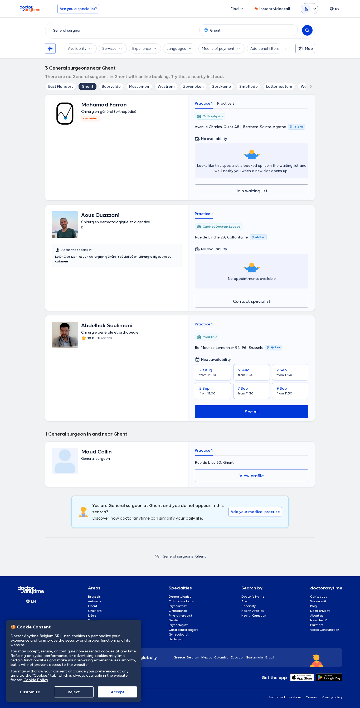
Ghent (87, 86)
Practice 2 (226, 103)
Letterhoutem (279, 86)
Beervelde (111, 86)
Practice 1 (204, 103)
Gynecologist (178, 634)
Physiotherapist (180, 615)
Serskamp (221, 86)
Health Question (253, 615)
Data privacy (320, 611)
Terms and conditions (285, 697)
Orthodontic (178, 611)
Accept (117, 692)
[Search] (307, 30)
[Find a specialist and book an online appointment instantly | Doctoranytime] (157, 556)
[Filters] (50, 48)
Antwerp (94, 601)
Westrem (166, 86)
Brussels (94, 596)
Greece (179, 657)
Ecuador (237, 657)
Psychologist (178, 625)
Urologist (176, 639)
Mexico (206, 657)
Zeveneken (193, 86)
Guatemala (254, 657)
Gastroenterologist (183, 630)
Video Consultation (324, 630)
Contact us (318, 596)
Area (245, 601)
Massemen (139, 86)
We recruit (318, 601)
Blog (313, 606)
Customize (30, 692)
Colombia (221, 657)
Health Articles (252, 611)
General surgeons (178, 556)
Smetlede (248, 86)
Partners (316, 625)
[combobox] (121, 30)
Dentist (174, 620)
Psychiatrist (178, 606)
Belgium (193, 657)
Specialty (248, 606)
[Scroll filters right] (282, 48)
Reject (74, 692)
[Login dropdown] (309, 8)
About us (316, 615)
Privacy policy (332, 697)
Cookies (312, 697)
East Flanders (60, 86)
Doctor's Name (252, 596)
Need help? (318, 620)
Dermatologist (180, 596)
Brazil (269, 657)
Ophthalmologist (181, 601)
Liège (92, 615)
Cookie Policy (35, 679)
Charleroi (95, 611)
